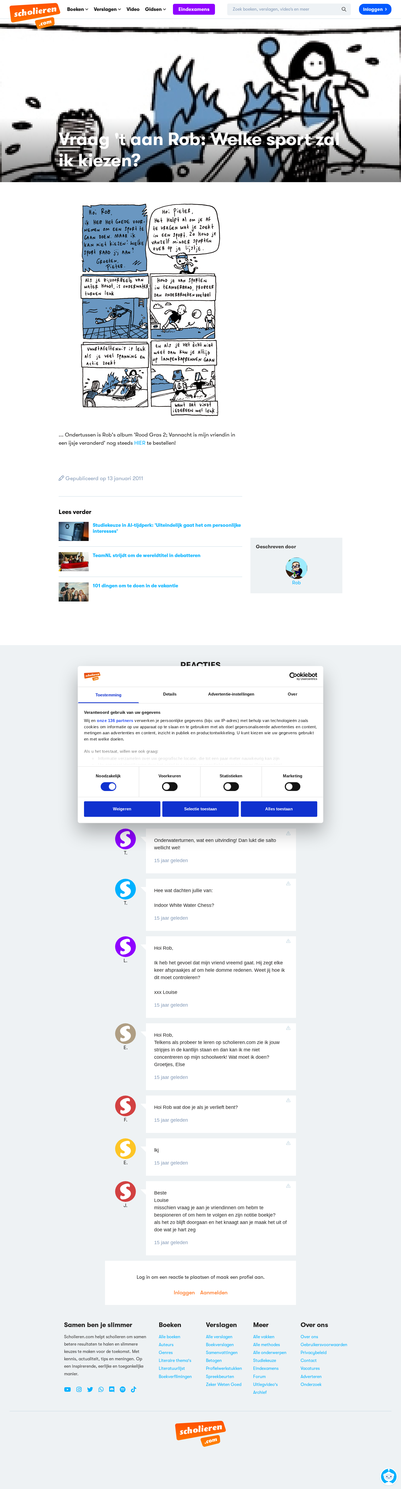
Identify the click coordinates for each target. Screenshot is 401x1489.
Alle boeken (169, 1336)
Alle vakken (263, 1336)
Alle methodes (266, 1344)
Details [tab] (169, 694)
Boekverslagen (220, 1344)
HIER (139, 443)
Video (133, 9)
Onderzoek (311, 1384)
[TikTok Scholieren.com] (133, 1391)
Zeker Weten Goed (223, 1384)
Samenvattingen (222, 1352)
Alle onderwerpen (269, 1352)
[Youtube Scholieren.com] (69, 1391)
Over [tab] (292, 694)
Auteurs (166, 1344)
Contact (309, 1360)
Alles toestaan (278, 809)
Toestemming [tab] (108, 695)
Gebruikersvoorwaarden (324, 1344)
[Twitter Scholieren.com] (92, 1391)
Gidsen (153, 9)
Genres (166, 1352)
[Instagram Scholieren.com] (81, 1391)
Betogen (214, 1360)
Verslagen (105, 9)
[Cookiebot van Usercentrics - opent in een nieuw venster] (293, 676)
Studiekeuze (264, 1360)
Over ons (309, 1336)
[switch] (170, 786)
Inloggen (373, 9)
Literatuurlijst (172, 1368)
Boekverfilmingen (175, 1376)
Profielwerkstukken (224, 1368)
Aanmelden (214, 1292)
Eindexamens (194, 9)
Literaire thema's (175, 1360)
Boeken (75, 9)
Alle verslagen (219, 1336)
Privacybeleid (314, 1352)
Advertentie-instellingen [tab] (231, 694)
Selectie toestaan (200, 809)
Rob (296, 582)
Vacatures (310, 1368)
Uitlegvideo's (265, 1384)
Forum (259, 1376)
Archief (260, 1392)
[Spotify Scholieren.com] (125, 1391)
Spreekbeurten (220, 1376)
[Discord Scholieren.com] (113, 1391)
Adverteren (311, 1376)
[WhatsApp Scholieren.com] (103, 1391)
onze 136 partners (115, 720)
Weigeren (122, 809)
